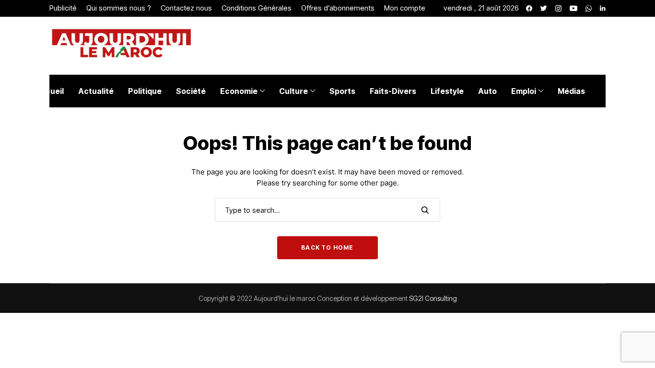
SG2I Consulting (433, 298)
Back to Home (327, 247)
